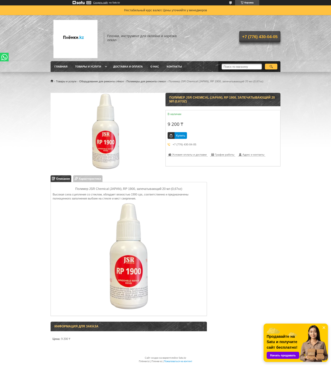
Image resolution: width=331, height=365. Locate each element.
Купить (180, 135)
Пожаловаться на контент (178, 361)
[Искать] (271, 66)
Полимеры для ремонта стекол (146, 81)
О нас (154, 66)
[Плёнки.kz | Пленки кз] (75, 38)
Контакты (174, 66)
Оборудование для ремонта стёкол (101, 81)
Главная (60, 66)
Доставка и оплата (128, 66)
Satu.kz (182, 358)
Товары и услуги (88, 66)
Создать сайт (100, 2)
